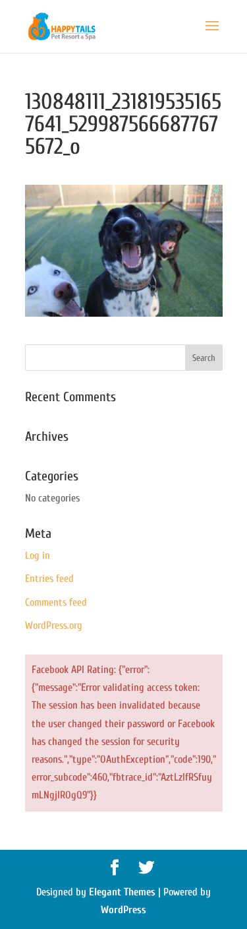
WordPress (123, 910)
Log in (37, 555)
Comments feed (56, 602)
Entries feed (49, 579)
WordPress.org (53, 625)
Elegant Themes (122, 892)
